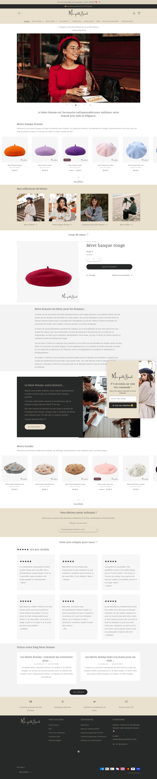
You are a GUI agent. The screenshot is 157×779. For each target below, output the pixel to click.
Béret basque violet (75, 165)
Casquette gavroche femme (93, 225)
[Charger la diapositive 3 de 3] (79, 105)
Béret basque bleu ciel (135, 165)
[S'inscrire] (96, 529)
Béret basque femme (61, 225)
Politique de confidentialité (91, 740)
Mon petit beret (135, 773)
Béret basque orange (15, 165)
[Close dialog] (152, 363)
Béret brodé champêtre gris (14, 484)
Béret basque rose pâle (105, 165)
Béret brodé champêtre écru (45, 484)
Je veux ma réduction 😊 (123, 405)
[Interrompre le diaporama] (90, 105)
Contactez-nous (54, 736)
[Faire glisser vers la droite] (83, 177)
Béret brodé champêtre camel (75, 484)
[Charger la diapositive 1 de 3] (72, 105)
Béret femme (29, 225)
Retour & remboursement (90, 729)
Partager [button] (92, 275)
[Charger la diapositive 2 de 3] (76, 105)
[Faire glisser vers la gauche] (73, 177)
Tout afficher (78, 181)
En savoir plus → (35, 427)
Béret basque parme (45, 165)
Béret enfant (125, 225)
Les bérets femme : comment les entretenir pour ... (46, 658)
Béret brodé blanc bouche (136, 484)
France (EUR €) (24, 772)
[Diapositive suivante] (84, 105)
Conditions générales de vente (92, 733)
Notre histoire (54, 725)
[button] (19, 13)
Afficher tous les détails (121, 275)
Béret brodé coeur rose (105, 484)
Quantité (89, 254)
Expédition (85, 725)
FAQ (50, 729)
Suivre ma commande (57, 733)
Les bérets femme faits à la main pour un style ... (110, 658)
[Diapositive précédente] (67, 105)
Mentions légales (55, 740)
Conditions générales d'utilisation (93, 736)
